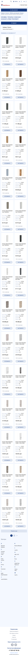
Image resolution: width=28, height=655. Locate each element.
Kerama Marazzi (18, 545)
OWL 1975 (17, 554)
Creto (2, 554)
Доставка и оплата (14, 633)
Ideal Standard (4, 574)
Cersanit (3, 551)
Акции (14, 635)
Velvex (16, 569)
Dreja (2, 558)
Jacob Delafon (4, 579)
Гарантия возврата (14, 631)
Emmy (2, 564)
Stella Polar (17, 563)
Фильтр (15, 23)
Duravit (2, 560)
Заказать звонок (14, 652)
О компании (14, 639)
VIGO (16, 570)
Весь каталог (14, 10)
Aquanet (3, 545)
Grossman (3, 569)
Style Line (17, 564)
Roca (16, 558)
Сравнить (8, 64)
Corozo (2, 553)
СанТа (16, 575)
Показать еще (14, 531)
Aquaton (3, 547)
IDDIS (2, 573)
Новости (14, 637)
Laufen (16, 550)
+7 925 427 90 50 (23, 5)
